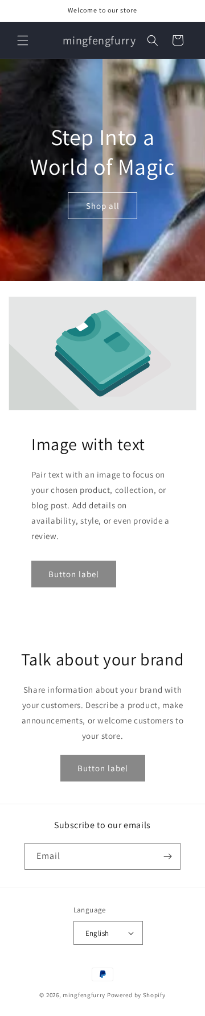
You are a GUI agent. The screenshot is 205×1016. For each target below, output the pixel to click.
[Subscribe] (167, 856)
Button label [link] (73, 574)
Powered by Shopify (136, 995)
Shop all (103, 205)
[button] (22, 40)
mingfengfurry (84, 995)
